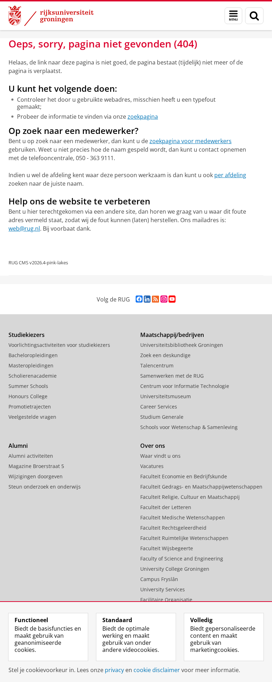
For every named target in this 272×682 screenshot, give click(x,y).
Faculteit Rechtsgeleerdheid (173, 527)
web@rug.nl (24, 228)
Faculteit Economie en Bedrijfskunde (183, 476)
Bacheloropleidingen (33, 355)
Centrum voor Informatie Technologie (184, 386)
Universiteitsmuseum (165, 396)
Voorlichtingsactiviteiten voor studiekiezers (59, 345)
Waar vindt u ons (160, 455)
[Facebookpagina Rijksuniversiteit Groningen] (139, 299)
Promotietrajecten (29, 406)
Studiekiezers (26, 334)
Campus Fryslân (159, 579)
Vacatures (152, 466)
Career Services (158, 406)
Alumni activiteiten (30, 455)
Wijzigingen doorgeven (35, 476)
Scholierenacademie (32, 375)
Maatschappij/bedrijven (172, 334)
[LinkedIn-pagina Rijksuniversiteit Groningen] (147, 299)
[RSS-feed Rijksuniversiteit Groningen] (155, 299)
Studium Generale (161, 416)
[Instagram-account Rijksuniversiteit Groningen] (163, 299)
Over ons (152, 445)
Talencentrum (157, 365)
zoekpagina (143, 116)
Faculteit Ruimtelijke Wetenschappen (184, 538)
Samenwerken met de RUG (172, 375)
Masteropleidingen (30, 365)
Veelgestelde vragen (32, 416)
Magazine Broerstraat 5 (36, 466)
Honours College (27, 396)
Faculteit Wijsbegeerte (166, 548)
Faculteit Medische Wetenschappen (182, 517)
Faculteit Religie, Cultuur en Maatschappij (190, 497)
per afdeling (230, 175)
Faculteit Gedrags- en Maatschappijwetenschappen (201, 486)
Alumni (18, 445)
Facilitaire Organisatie (166, 599)
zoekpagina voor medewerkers (190, 141)
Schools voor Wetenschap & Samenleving (189, 427)
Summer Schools (28, 386)
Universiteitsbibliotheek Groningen (181, 345)
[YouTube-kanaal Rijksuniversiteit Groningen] (172, 299)
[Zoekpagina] (254, 16)
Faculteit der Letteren (165, 507)
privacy (114, 669)
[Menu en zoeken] (233, 16)
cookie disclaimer (157, 669)
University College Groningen (174, 568)
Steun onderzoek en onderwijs (44, 486)
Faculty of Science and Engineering (181, 558)
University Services (162, 589)
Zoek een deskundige (165, 355)
